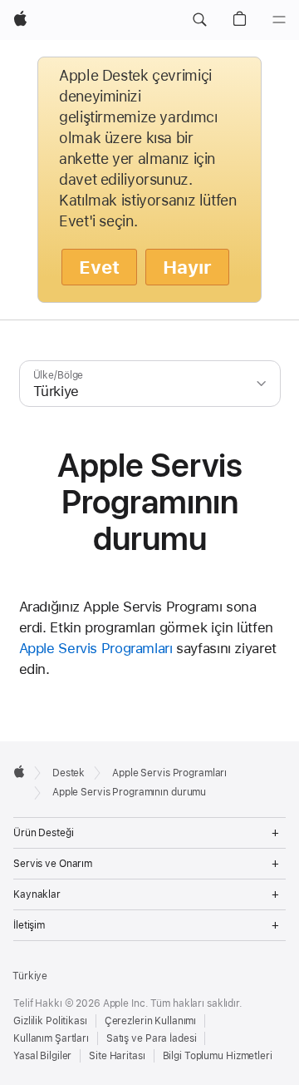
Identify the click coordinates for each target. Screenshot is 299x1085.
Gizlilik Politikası (50, 1021)
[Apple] (19, 771)
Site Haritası (117, 1056)
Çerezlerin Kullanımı (151, 1021)
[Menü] (279, 20)
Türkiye (29, 976)
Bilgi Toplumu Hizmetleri (217, 1056)
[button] (199, 20)
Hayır (187, 267)
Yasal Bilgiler (42, 1056)
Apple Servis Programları (96, 648)
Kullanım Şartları (51, 1038)
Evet (99, 267)
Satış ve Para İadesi (151, 1038)
